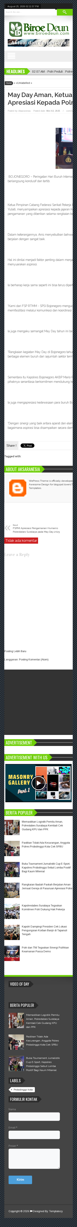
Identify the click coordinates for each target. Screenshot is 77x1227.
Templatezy (56, 1211)
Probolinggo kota (23, 1089)
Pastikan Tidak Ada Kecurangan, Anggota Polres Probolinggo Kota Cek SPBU (42, 1040)
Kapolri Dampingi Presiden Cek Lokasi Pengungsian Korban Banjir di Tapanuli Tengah (44, 930)
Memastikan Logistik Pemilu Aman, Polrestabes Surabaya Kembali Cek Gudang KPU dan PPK (42, 825)
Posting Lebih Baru (15, 651)
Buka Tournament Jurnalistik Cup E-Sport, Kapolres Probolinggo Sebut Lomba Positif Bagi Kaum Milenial (46, 867)
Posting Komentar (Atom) (34, 659)
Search (65, 12)
